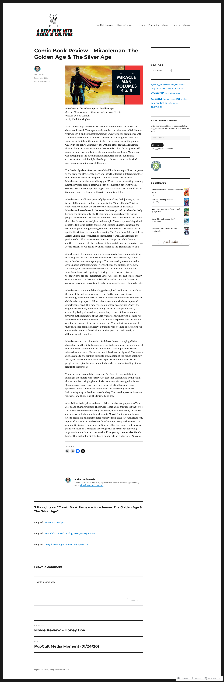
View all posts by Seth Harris (91, 485)
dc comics (175, 93)
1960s (153, 85)
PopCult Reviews (41, 670)
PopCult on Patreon (158, 25)
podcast (184, 99)
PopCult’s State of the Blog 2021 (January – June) (70, 533)
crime (167, 94)
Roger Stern (157, 212)
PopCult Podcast (104, 25)
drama (156, 98)
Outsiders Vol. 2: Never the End (164, 229)
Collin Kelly (157, 231)
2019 (153, 88)
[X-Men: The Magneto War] (186, 202)
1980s (166, 84)
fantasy (166, 99)
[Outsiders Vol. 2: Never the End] (186, 231)
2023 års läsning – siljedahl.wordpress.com (67, 544)
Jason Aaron (157, 195)
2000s (182, 84)
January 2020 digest (55, 522)
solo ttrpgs (173, 103)
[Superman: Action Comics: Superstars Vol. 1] (186, 192)
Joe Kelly (156, 202)
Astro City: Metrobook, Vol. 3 (163, 219)
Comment (134, 601)
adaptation (178, 88)
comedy (157, 93)
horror (175, 98)
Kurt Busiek (157, 221)
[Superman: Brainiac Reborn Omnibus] (186, 212)
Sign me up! (157, 145)
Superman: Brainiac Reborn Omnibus (167, 209)
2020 (158, 89)
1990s (36, 82)
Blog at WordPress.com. (60, 670)
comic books (45, 82)
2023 (168, 89)
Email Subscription (164, 120)
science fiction (159, 103)
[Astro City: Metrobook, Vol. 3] (186, 221)
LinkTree (140, 25)
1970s (159, 85)
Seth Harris (39, 74)
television (156, 106)
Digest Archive (124, 25)
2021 (164, 88)
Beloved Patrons (181, 25)
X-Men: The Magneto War (162, 199)
